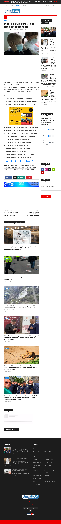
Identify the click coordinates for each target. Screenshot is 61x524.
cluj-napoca (21, 165)
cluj (9, 165)
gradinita (29, 167)
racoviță (6, 171)
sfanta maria (14, 167)
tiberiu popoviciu (22, 167)
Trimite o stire (24, 5)
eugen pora (35, 167)
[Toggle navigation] (5, 17)
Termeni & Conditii (53, 522)
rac (10, 171)
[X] (48, 5)
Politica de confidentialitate (42, 522)
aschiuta (21, 169)
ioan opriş (32, 169)
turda (12, 165)
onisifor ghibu (7, 167)
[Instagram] (46, 5)
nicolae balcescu (7, 169)
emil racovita (15, 169)
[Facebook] (44, 5)
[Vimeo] (51, 5)
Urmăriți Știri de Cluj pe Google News (21, 161)
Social (5, 20)
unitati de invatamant (29, 165)
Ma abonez (46, 196)
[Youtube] (53, 5)
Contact (18, 5)
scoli (16, 165)
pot (13, 171)
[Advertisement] (21, 68)
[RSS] (55, 5)
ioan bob (27, 169)
